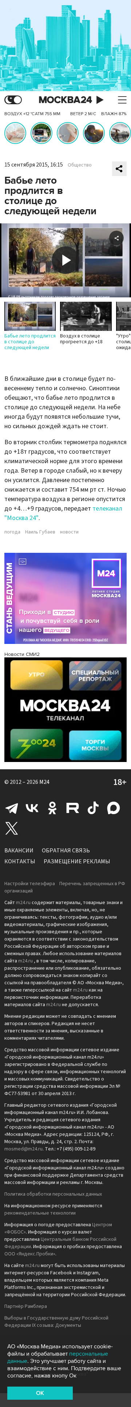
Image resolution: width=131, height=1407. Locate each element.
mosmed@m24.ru (23, 1149)
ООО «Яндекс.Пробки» (29, 1254)
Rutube (73, 808)
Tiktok (93, 808)
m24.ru (23, 902)
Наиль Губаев (40, 532)
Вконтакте (32, 808)
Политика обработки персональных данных (53, 1194)
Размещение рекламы (77, 861)
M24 (44, 782)
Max (113, 808)
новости (69, 532)
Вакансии (18, 851)
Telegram (11, 808)
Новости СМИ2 (22, 654)
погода (12, 532)
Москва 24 (65, 100)
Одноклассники (52, 808)
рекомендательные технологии (40, 1213)
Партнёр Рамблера (25, 1306)
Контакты (19, 861)
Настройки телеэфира (29, 883)
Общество (80, 165)
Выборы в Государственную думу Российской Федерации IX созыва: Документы (56, 1321)
